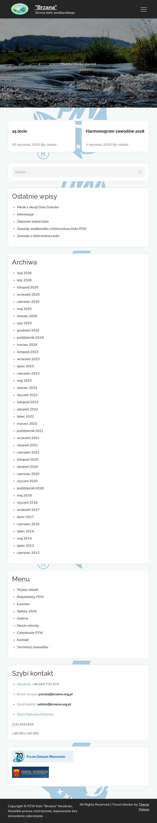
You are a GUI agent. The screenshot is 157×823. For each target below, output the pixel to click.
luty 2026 (24, 280)
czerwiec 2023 (28, 373)
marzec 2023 (27, 388)
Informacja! (25, 214)
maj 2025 (24, 309)
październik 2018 (30, 488)
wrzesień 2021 (28, 438)
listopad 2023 (27, 352)
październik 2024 (30, 337)
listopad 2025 (27, 287)
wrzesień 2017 (28, 510)
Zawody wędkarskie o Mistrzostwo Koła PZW (52, 229)
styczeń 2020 (27, 481)
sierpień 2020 (27, 466)
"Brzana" (46, 7)
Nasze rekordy (28, 625)
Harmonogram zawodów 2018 (115, 131)
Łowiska (23, 604)
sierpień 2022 (27, 409)
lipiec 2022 (25, 416)
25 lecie (19, 131)
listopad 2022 (27, 402)
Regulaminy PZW (30, 597)
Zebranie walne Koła (33, 221)
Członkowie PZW (30, 633)
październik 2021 (30, 431)
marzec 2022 (27, 423)
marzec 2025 (27, 316)
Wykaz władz (27, 589)
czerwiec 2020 (28, 474)
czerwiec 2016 (28, 524)
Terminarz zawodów (32, 647)
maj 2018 (24, 495)
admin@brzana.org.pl (54, 704)
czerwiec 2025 (28, 301)
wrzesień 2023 (28, 359)
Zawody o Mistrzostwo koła (38, 236)
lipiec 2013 (25, 545)
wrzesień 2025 (28, 294)
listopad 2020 (27, 459)
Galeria (22, 618)
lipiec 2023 (25, 366)
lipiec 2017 (25, 517)
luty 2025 (24, 323)
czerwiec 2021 (28, 452)
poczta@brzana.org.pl (55, 694)
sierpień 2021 (27, 445)
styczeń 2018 (27, 502)
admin (52, 144)
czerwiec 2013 (28, 553)
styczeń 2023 (27, 395)
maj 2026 (24, 273)
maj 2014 (24, 538)
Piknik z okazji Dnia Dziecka (38, 207)
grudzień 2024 (28, 330)
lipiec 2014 (25, 531)
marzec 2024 (27, 345)
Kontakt (23, 640)
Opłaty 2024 (27, 611)
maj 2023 (24, 380)
